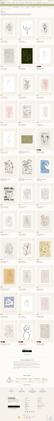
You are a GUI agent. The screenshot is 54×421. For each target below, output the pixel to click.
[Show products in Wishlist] (51, 3)
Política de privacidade (14, 408)
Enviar (14, 406)
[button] (50, 417)
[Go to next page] (29, 354)
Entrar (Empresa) (27, 409)
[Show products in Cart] (52, 3)
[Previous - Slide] (14, 380)
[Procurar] (49, 3)
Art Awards (26, 408)
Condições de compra (40, 402)
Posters (17, 2)
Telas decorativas (21, 2)
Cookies (39, 403)
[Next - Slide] (48, 380)
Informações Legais (27, 400)
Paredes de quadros (39, 2)
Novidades (13, 2)
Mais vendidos (9, 2)
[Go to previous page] (24, 354)
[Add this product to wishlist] (16, 18)
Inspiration (44, 2)
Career (26, 401)
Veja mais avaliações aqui (27, 384)
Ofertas (34, 2)
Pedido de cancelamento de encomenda (41, 406)
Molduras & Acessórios (28, 2)
